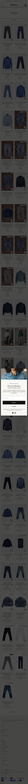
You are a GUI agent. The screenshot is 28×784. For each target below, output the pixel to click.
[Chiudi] (25, 370)
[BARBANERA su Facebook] (13, 413)
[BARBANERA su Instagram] (15, 413)
